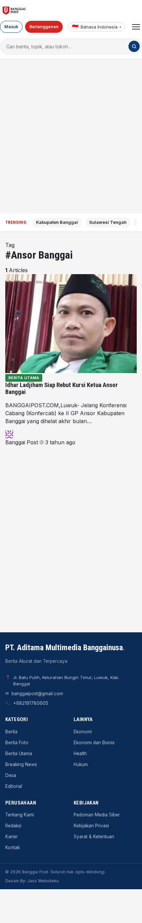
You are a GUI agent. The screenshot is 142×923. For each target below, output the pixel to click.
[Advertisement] (71, 136)
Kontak (12, 847)
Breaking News (21, 764)
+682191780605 (30, 703)
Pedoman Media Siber (97, 814)
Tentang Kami (19, 814)
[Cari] (134, 46)
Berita (11, 731)
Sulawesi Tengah (107, 222)
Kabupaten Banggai (57, 222)
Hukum (81, 764)
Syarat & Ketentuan (94, 836)
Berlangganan (43, 26)
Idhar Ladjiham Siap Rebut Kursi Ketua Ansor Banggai (61, 388)
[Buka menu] (136, 27)
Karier (11, 836)
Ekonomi (83, 731)
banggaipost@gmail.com (37, 693)
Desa (10, 775)
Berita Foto (16, 742)
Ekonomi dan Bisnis (94, 742)
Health (80, 753)
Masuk (11, 26)
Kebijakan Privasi (91, 825)
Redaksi (13, 825)
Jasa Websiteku (43, 880)
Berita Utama (23, 377)
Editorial (13, 786)
